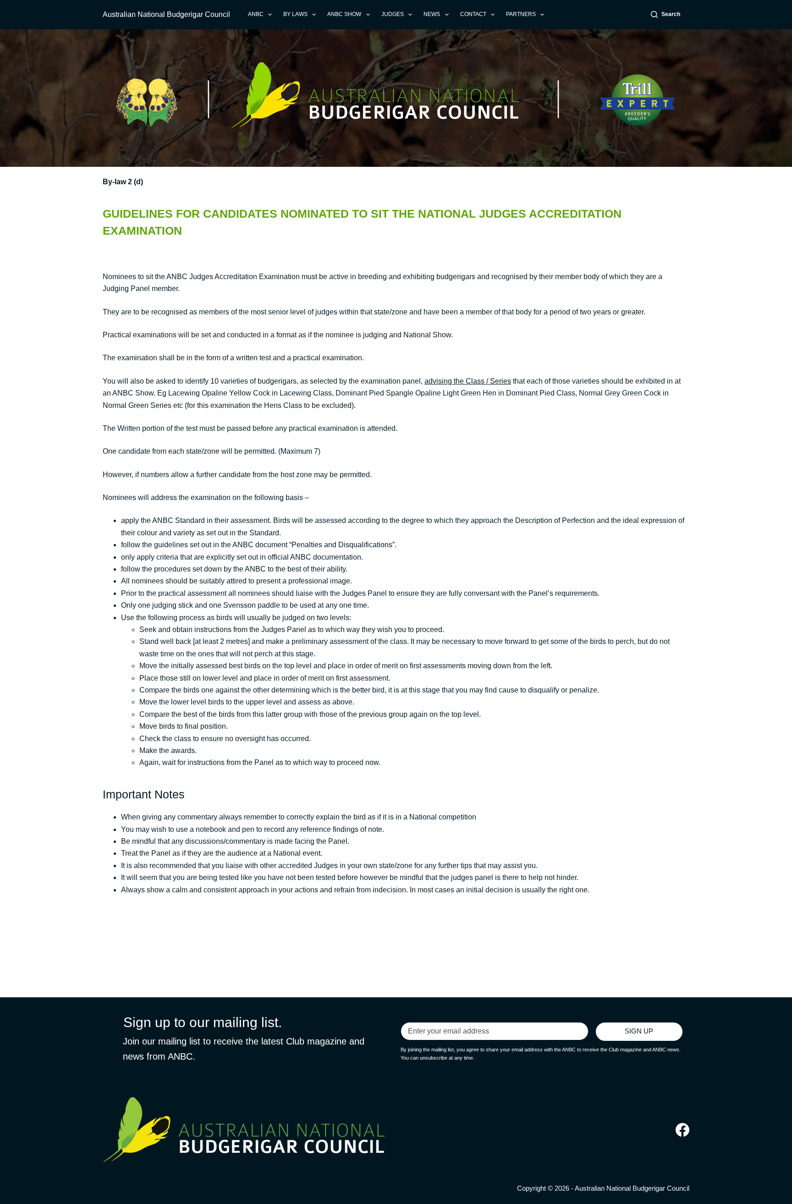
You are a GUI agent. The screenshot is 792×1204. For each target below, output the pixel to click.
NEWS (432, 14)
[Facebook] (682, 1130)
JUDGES (392, 14)
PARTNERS (521, 14)
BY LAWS (295, 14)
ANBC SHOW (344, 14)
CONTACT (473, 14)
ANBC (256, 14)
